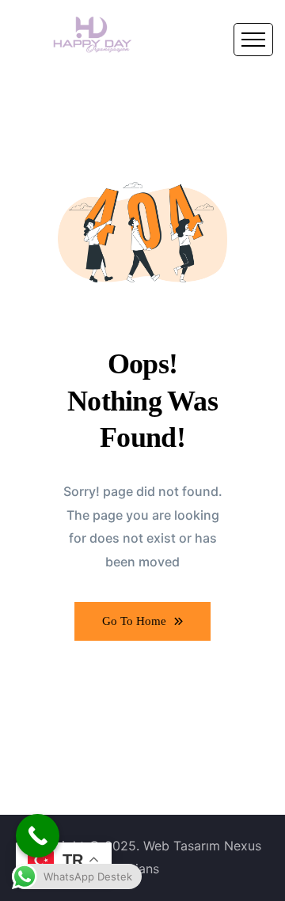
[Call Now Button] (37, 835)
